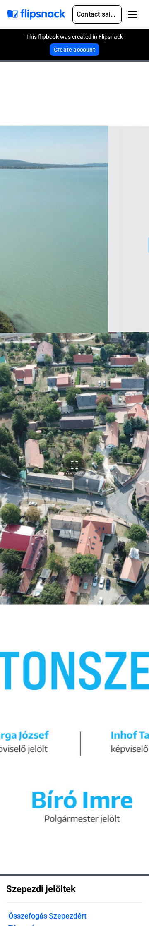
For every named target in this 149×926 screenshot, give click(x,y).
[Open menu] (132, 14)
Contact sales (97, 14)
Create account (74, 49)
